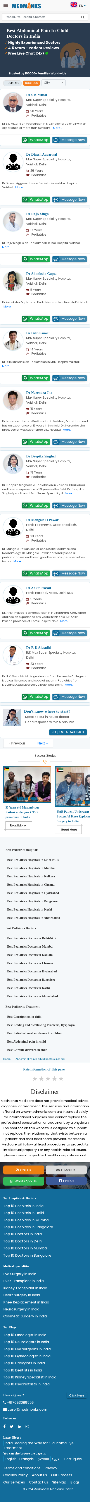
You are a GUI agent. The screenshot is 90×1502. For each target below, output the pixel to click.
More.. (57, 128)
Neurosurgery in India (21, 1309)
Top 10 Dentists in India (22, 1370)
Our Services (14, 1482)
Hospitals (12, 83)
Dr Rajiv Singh (37, 214)
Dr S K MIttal (36, 95)
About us (39, 1475)
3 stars (48, 1078)
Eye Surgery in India (19, 1274)
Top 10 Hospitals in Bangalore (28, 1227)
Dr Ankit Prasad (38, 588)
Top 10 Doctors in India (22, 1234)
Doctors (31, 83)
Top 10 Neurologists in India (26, 1342)
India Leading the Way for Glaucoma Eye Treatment (38, 1445)
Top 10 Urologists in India (24, 1363)
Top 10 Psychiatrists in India (26, 1384)
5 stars (61, 1078)
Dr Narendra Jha (39, 392)
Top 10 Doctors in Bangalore (27, 1255)
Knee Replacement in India (26, 1302)
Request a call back (68, 732)
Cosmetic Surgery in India (25, 1316)
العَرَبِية (56, 1458)
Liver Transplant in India (23, 1281)
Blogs (75, 1482)
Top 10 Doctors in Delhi (22, 1241)
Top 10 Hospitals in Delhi (23, 1213)
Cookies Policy (15, 1475)
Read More (18, 825)
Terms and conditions (21, 1468)
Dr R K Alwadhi (38, 647)
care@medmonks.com (27, 1409)
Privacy (51, 1468)
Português (73, 1458)
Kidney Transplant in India (25, 1288)
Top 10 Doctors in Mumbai (25, 1248)
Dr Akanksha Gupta (41, 273)
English (10, 1458)
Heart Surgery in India (21, 1295)
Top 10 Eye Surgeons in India (27, 1349)
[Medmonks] (26, 5)
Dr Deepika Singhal (40, 456)
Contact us (38, 1482)
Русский (42, 1458)
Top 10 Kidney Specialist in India (29, 1377)
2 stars (41, 1078)
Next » (42, 743)
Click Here (76, 1395)
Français (26, 1458)
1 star (35, 1078)
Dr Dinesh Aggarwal (41, 154)
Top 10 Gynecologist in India (26, 1356)
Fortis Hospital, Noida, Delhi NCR (49, 593)
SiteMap (59, 1482)
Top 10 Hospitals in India (23, 1206)
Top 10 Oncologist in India (24, 1335)
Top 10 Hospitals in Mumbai (26, 1220)
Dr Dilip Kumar (38, 333)
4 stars (55, 1078)
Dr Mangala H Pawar (42, 520)
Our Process (61, 1475)
